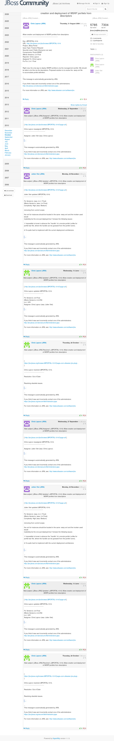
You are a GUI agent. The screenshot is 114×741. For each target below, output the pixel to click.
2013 (7, 104)
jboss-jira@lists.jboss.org (99, 30)
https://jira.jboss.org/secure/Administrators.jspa (40, 401)
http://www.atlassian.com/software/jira (61, 90)
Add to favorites (98, 44)
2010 (7, 125)
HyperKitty (56, 738)
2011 (7, 118)
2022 (7, 42)
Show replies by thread (79, 105)
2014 (7, 97)
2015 (7, 90)
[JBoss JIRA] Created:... (31, 18)
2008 (7, 170)
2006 (7, 184)
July (6, 141)
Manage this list (84, 3)
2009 (7, 163)
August (7, 139)
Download (8, 195)
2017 (7, 76)
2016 (7, 83)
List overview (9, 191)
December (8, 130)
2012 (7, 111)
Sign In (97, 3)
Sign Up (106, 3)
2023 (7, 35)
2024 (7, 28)
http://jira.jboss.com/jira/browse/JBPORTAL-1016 (44, 43)
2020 (7, 55)
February (8, 153)
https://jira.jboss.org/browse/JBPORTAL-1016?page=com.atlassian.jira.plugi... (51, 363)
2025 (7, 21)
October (8, 135)
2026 (7, 14)
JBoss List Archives (61, 3)
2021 (7, 48)
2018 (7, 69)
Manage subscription (99, 34)
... (25, 140)
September (9, 137)
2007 (7, 177)
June (6, 144)
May (6, 146)
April (6, 148)
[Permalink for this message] (86, 26)
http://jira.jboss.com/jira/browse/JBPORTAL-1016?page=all (45, 124)
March (7, 150)
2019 (7, 62)
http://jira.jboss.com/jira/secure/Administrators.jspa (40, 86)
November (8, 133)
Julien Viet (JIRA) (38, 174)
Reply (26, 99)
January (7, 155)
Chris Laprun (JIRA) (38, 23)
